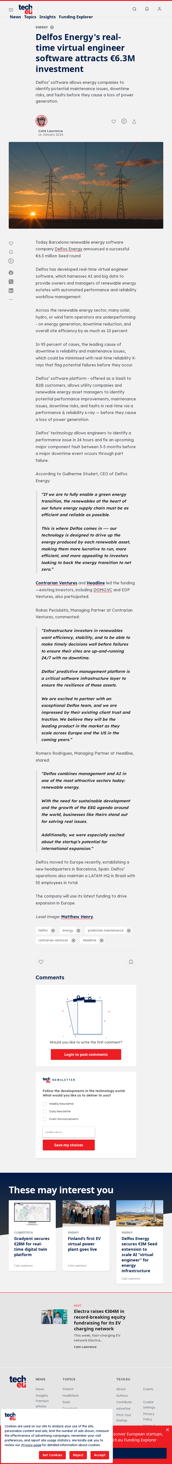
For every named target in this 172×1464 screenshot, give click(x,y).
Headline (96, 582)
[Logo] (28, 9)
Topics (30, 16)
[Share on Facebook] (11, 272)
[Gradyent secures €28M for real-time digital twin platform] (32, 1213)
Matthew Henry (77, 916)
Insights (47, 16)
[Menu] (11, 10)
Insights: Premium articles (42, 1401)
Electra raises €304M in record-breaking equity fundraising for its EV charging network (99, 1320)
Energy (42, 27)
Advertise (123, 1409)
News (15, 16)
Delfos (43, 930)
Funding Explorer (76, 16)
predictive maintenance (105, 930)
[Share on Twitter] (11, 281)
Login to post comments (86, 1054)
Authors (122, 1396)
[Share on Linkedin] (11, 290)
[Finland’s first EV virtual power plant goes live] (86, 1213)
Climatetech (23, 1232)
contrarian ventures (53, 940)
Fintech (67, 1389)
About (120, 1389)
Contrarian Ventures (56, 582)
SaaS (66, 1402)
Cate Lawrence (23, 1266)
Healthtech (70, 1396)
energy (67, 930)
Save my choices (68, 1145)
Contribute (124, 1402)
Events (148, 1389)
